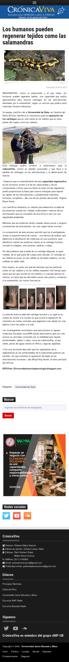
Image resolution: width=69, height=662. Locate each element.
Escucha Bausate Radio (14, 606)
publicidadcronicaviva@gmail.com (39, 566)
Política (14, 651)
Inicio (5, 651)
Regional (25, 656)
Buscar (8, 415)
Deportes (47, 651)
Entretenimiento (10, 656)
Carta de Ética (9, 589)
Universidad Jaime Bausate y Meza (20, 595)
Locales (25, 651)
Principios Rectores (12, 583)
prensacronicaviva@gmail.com (27, 562)
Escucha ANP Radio (12, 600)
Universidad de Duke (25, 386)
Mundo (36, 651)
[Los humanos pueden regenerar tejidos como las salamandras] (34, 65)
